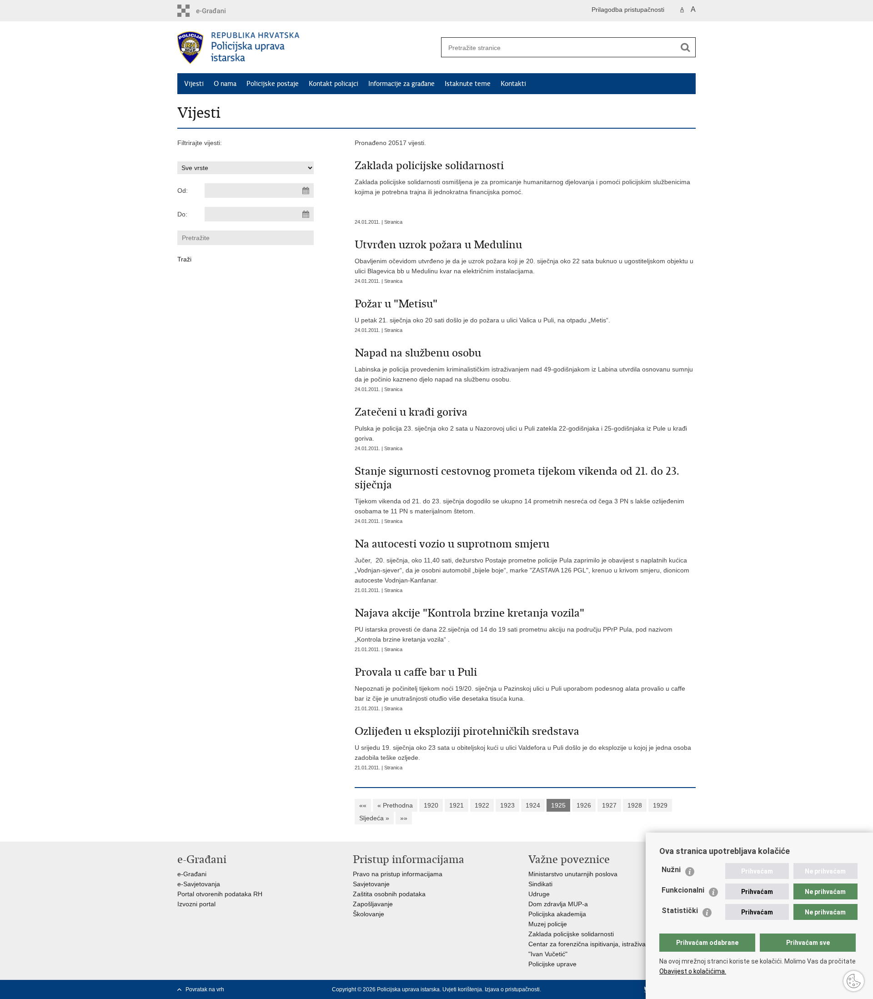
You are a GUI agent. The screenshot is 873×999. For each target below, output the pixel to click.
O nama (225, 84)
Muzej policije (547, 924)
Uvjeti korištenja (462, 989)
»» (403, 818)
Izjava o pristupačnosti (512, 989)
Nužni (671, 869)
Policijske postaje (272, 84)
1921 (456, 805)
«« (362, 805)
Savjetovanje (371, 884)
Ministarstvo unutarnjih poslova (572, 874)
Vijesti (194, 84)
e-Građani (191, 874)
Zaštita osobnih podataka (389, 894)
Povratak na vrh (205, 989)
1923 (507, 805)
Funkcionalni (683, 890)
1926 (584, 805)
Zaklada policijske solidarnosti (571, 934)
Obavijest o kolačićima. (692, 971)
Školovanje (368, 914)
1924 (533, 805)
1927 (609, 805)
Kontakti (513, 84)
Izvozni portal (196, 904)
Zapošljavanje (373, 904)
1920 (431, 805)
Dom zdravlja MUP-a (558, 904)
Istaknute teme (468, 84)
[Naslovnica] (306, 47)
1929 (660, 805)
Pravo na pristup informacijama (397, 874)
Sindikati (540, 884)
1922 (482, 805)
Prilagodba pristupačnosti (628, 9)
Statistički (680, 910)
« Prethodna (395, 805)
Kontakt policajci (333, 84)
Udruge (539, 894)
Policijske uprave (552, 964)
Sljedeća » (374, 818)
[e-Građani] (216, 11)
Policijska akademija (557, 914)
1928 (634, 805)
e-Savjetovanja (198, 884)
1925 (558, 805)
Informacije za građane (401, 84)
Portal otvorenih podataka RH (219, 894)
